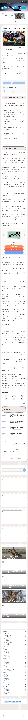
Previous (1, 18)
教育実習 (5, 392)
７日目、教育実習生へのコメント (12, 87)
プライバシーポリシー (7, 715)
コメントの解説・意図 (10, 91)
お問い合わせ (21, 713)
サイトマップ (21, 715)
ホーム (7, 713)
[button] (22, 399)
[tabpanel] (7, 17)
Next (27, 18)
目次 (13, 82)
